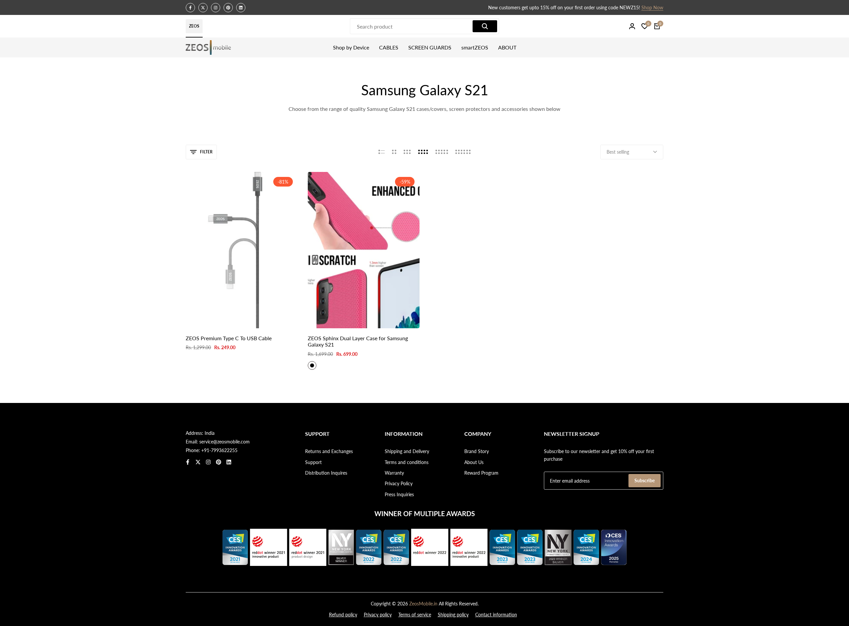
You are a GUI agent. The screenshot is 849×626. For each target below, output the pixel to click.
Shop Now (504, 7)
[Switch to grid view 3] (407, 152)
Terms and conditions (406, 462)
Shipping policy (453, 614)
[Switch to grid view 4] (423, 152)
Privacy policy (378, 614)
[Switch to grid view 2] (394, 152)
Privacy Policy (399, 483)
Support (313, 462)
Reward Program (481, 473)
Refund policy (343, 614)
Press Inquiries (399, 494)
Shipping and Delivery (407, 451)
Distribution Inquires (326, 473)
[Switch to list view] (381, 152)
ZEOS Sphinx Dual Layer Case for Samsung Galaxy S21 (358, 341)
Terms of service (414, 614)
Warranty (394, 473)
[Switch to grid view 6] (463, 152)
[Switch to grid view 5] (442, 152)
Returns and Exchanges (329, 451)
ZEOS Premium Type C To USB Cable (229, 338)
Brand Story (476, 451)
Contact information (496, 614)
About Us (474, 462)
